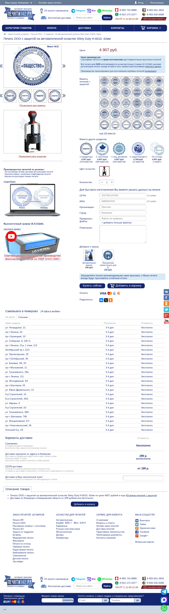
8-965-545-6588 (155, 14)
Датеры (60, 535)
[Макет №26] (115, 125)
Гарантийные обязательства (110, 532)
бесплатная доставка (59, 17)
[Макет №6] (159, 81)
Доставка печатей (105, 529)
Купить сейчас (92, 285)
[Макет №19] (104, 114)
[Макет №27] (126, 125)
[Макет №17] (148, 103)
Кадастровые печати (23, 549)
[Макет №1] (104, 81)
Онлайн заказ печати (49, 2)
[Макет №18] (159, 103)
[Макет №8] (115, 92)
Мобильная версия (144, 542)
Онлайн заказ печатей (107, 526)
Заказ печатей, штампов (18, 34)
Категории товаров (19, 28)
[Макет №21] (126, 114)
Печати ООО (36, 34)
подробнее (150, 71)
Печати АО (18, 529)
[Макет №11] (148, 92)
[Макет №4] (137, 81)
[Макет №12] (159, 92)
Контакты (117, 28)
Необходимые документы (109, 535)
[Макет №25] (104, 125)
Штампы (17, 535)
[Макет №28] (137, 125)
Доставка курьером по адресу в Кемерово (31, 457)
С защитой (48, 34)
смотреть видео (153, 66)
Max (94, 10)
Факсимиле (18, 541)
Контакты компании (106, 538)
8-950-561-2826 (155, 10)
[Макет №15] (126, 103)
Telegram (80, 10)
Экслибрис (18, 561)
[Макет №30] (159, 125)
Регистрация (157, 2)
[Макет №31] (54, 95)
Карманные (61, 526)
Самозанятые (19, 555)
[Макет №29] (148, 125)
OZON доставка (39, 468)
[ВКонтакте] (101, 300)
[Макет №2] (115, 81)
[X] (106, 300)
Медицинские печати (23, 538)
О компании (102, 520)
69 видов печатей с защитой (141, 495)
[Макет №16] (137, 103)
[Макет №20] (115, 114)
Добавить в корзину (128, 285)
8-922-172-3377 (128, 14)
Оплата (51, 28)
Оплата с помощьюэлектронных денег (14, 597)
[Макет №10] (137, 92)
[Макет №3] (126, 81)
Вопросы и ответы (105, 523)
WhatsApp (107, 10)
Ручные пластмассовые (68, 529)
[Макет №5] (148, 81)
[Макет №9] (126, 92)
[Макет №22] (137, 114)
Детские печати (20, 558)
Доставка (84, 28)
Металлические (64, 532)
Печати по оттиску (22, 543)
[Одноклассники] (111, 300)
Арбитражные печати (23, 552)
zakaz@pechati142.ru (156, 19)
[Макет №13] (104, 103)
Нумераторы (62, 538)
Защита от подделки (23, 532)
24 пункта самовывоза (56, 10)
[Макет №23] (148, 114)
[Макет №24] (159, 114)
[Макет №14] (115, 103)
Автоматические (64, 520)
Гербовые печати (21, 546)
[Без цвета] (104, 171)
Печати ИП (18, 520)
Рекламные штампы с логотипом (29, 526)
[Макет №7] (104, 92)
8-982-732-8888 (128, 10)
